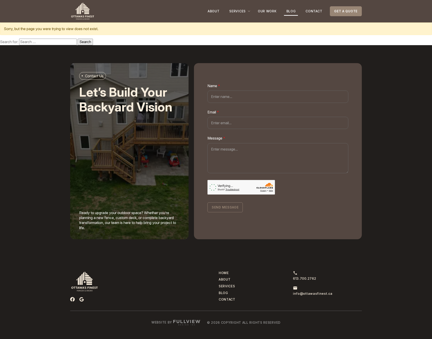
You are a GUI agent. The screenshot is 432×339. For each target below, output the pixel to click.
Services (237, 11)
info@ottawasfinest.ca (313, 293)
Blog (291, 11)
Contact (314, 11)
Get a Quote (346, 11)
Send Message (225, 207)
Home (224, 273)
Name (213, 86)
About (214, 11)
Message (216, 138)
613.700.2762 (304, 278)
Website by (162, 322)
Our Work (267, 11)
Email (213, 112)
